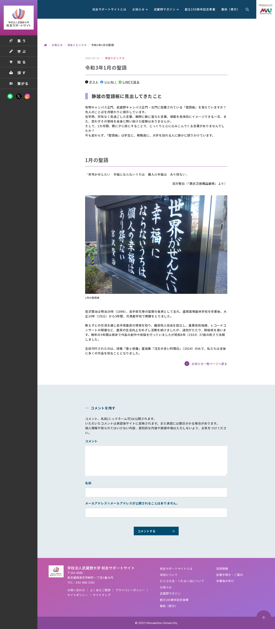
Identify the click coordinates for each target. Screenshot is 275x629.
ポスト (93, 82)
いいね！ (110, 82)
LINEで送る (131, 82)
